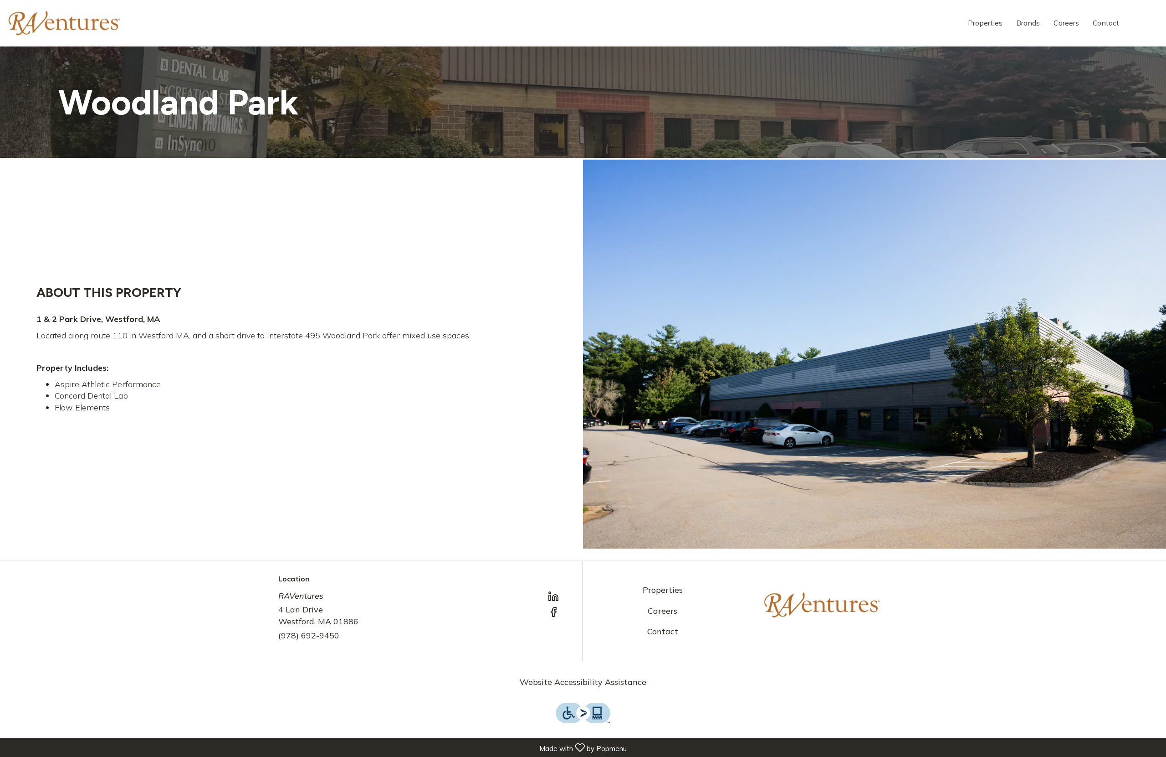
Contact (1106, 22)
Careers (1066, 22)
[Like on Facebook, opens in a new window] (553, 613)
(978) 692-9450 (308, 635)
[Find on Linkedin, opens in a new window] (553, 598)
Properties (985, 22)
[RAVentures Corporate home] (64, 22)
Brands (1028, 22)
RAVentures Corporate (822, 604)
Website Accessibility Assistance (583, 682)
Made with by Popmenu (315, 747)
